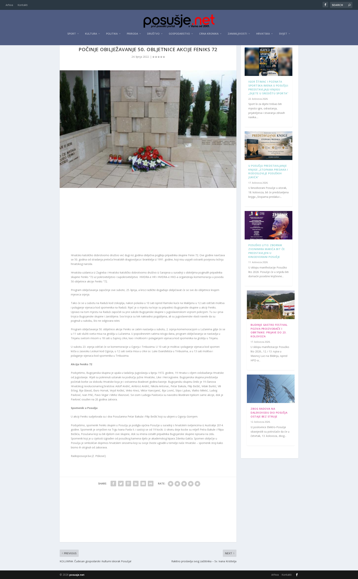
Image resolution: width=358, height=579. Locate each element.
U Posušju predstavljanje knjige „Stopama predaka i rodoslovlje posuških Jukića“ (268, 171)
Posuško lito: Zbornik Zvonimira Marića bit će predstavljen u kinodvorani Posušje (266, 250)
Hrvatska (263, 33)
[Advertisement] (148, 221)
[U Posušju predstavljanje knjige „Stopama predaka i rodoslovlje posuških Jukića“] (268, 145)
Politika (112, 33)
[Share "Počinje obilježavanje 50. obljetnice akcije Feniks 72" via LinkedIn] (135, 483)
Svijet (283, 33)
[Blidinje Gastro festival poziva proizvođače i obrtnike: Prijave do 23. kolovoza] (271, 304)
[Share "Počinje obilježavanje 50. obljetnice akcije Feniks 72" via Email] (143, 483)
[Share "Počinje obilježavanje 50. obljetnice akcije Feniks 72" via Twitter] (121, 483)
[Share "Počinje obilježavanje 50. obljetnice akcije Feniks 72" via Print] (150, 483)
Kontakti (23, 5)
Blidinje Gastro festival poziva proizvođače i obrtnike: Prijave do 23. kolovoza (269, 330)
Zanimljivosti (237, 33)
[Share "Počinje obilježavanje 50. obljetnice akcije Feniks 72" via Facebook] (113, 483)
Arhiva (9, 5)
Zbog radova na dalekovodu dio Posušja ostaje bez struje (269, 412)
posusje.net (76, 574)
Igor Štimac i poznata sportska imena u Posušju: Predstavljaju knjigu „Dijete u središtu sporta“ (268, 87)
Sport (71, 33)
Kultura (91, 33)
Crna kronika (209, 33)
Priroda (132, 33)
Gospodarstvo (179, 33)
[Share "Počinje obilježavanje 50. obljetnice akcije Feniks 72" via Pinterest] (128, 483)
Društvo (153, 33)
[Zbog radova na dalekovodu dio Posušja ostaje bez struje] (271, 389)
